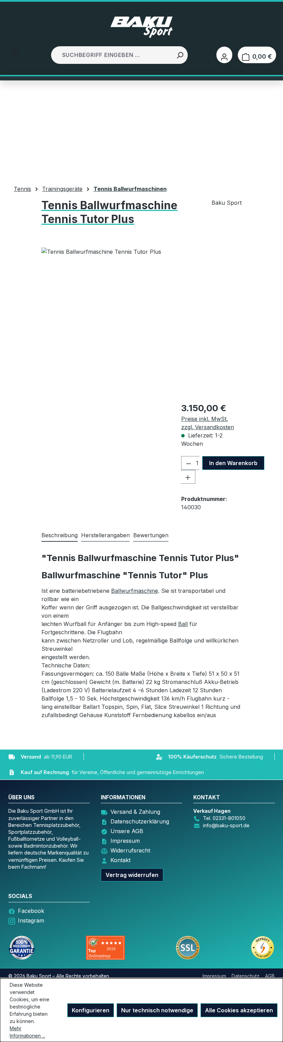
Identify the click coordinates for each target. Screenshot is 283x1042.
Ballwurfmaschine (134, 590)
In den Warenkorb (233, 463)
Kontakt (120, 860)
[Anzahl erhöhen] (188, 477)
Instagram (31, 920)
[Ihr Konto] (224, 55)
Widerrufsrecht (130, 850)
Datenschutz (246, 976)
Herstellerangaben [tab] (105, 535)
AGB (270, 976)
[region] (141, 322)
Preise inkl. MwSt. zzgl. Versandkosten (207, 423)
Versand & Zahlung (135, 811)
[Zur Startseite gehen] (141, 27)
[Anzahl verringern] (188, 463)
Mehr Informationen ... (27, 1032)
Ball (183, 623)
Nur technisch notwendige (157, 1010)
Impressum (125, 840)
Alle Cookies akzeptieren (239, 1010)
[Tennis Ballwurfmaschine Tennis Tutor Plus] (141, 322)
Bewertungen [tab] (150, 535)
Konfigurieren (90, 1010)
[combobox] (112, 55)
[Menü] (15, 53)
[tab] (59, 535)
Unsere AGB (126, 831)
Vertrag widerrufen (132, 874)
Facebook (31, 910)
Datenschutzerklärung (139, 821)
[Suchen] (180, 55)
